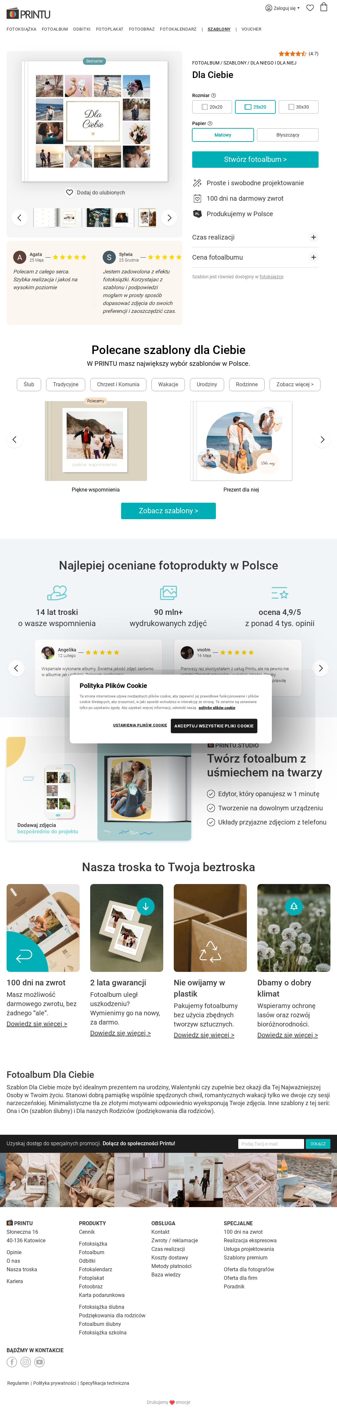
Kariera (15, 1281)
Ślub (29, 384)
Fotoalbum (55, 29)
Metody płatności (171, 1266)
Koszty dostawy (169, 1257)
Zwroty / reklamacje (174, 1240)
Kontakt (160, 1232)
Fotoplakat (110, 29)
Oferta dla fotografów (249, 1269)
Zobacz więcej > (295, 384)
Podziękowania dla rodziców (112, 1315)
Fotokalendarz (178, 29)
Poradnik (234, 1286)
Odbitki (82, 29)
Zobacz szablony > (168, 511)
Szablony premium (246, 1257)
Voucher (252, 29)
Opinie (14, 1252)
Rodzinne (247, 384)
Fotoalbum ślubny (100, 1324)
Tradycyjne (65, 384)
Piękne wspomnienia (96, 490)
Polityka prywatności (54, 1383)
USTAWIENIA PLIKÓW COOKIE (140, 724)
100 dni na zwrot (243, 1232)
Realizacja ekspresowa (250, 1240)
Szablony (219, 29)
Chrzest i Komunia (118, 384)
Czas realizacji (168, 1249)
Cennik (87, 1232)
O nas (13, 1261)
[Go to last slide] (15, 439)
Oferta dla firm (240, 1278)
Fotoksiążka (22, 29)
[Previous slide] (20, 218)
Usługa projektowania (249, 1249)
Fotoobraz (142, 29)
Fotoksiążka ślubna (101, 1307)
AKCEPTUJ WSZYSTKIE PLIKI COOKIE (214, 725)
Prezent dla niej (241, 490)
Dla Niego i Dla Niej (273, 62)
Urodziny (207, 384)
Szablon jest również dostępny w (237, 276)
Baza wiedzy (166, 1275)
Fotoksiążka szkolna (103, 1332)
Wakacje (168, 384)
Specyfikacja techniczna (104, 1383)
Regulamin (18, 1383)
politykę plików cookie (217, 707)
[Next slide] (169, 218)
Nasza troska (22, 1269)
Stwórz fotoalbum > (255, 159)
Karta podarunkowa (102, 1295)
